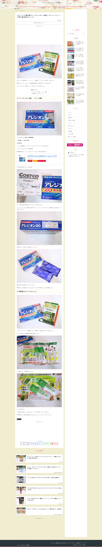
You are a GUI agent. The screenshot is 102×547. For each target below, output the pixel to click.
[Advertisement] (39, 35)
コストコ (19, 419)
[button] (83, 33)
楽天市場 (29, 160)
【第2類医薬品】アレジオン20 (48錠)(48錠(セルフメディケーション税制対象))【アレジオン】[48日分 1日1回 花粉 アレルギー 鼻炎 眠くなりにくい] (42, 156)
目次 (34, 89)
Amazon (34, 160)
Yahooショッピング (41, 160)
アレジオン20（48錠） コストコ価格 (76, 154)
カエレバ (32, 158)
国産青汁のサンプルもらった (38, 93)
